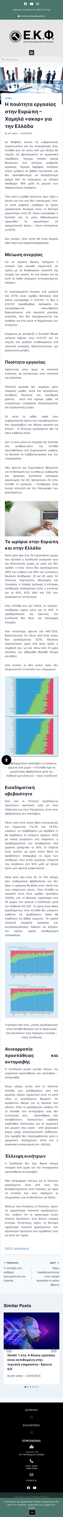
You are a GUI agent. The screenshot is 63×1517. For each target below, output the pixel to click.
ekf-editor (13, 133)
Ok (32, 1512)
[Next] (54, 1348)
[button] (31, 52)
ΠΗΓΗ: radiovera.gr (17, 1248)
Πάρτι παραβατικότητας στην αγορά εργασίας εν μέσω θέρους (48, 1274)
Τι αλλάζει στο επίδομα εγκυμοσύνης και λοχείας (14, 1272)
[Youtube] (31, 4)
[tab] (25, 1387)
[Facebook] (25, 4)
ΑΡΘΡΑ (8, 98)
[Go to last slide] (9, 1348)
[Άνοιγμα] (6, 760)
